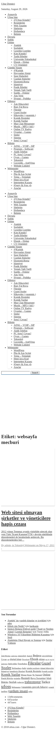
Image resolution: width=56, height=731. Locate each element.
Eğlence (11, 101)
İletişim (17, 34)
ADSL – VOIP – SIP (24, 146)
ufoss (6, 686)
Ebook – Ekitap (21, 62)
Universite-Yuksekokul (25, 59)
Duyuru (11, 36)
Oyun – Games (21, 157)
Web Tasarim (20, 25)
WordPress (19, 171)
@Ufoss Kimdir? (22, 20)
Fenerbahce (22, 664)
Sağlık (10, 39)
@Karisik (18, 70)
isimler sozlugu (33, 668)
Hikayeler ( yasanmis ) (25, 115)
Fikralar (17, 109)
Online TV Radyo (23, 129)
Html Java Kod (21, 179)
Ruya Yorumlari (38, 678)
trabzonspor (33, 682)
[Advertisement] (28, 402)
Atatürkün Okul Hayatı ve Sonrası (24, 640)
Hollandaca (19, 31)
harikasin (34, 626)
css (8, 659)
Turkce (45, 682)
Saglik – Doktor (21, 93)
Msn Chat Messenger (24, 123)
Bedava (37, 655)
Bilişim (10, 143)
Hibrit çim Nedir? (16, 626)
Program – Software (23, 149)
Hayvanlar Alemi (22, 73)
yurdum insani (18, 691)
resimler (17, 678)
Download (26, 659)
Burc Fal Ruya (21, 107)
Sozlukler (18, 48)
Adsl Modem (6, 656)
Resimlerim (19, 22)
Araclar (17, 188)
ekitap (42, 659)
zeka (30, 691)
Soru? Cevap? (21, 140)
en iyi (47, 659)
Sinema (17, 137)
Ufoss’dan (12, 17)
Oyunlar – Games (22, 132)
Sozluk (13, 682)
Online (46, 674)
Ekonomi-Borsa (21, 81)
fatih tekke (12, 664)
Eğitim (10, 42)
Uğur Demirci (8, 3)
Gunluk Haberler (22, 79)
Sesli (9, 637)
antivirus (14, 656)
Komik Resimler (22, 118)
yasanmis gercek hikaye (34, 687)
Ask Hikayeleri (21, 104)
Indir (24, 668)
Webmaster (12, 168)
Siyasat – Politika (22, 98)
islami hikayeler (47, 668)
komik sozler (47, 671)
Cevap (4, 659)
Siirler (17, 135)
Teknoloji (18, 160)
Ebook (34, 659)
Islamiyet (18, 84)
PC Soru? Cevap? (22, 154)
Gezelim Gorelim (22, 51)
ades (9, 623)
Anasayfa (12, 14)
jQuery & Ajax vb (22, 185)
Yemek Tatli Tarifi (22, 90)
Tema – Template (22, 177)
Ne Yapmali (37, 675)
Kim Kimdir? (20, 53)
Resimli (25, 678)
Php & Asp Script (22, 174)
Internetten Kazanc (23, 182)
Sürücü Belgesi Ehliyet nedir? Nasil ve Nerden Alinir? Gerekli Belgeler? (30, 630)
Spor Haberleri (21, 76)
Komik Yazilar (21, 121)
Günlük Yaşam (14, 67)
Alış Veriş (18, 95)
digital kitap (15, 659)
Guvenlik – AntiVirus (24, 163)
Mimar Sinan (26, 675)
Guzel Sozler (20, 112)
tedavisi (20, 682)
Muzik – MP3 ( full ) (24, 126)
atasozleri (22, 656)
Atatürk (17, 45)
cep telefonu (47, 656)
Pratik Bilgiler (20, 87)
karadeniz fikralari (17, 671)
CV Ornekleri (20, 65)
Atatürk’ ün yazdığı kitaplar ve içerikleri (27, 620)
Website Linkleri (22, 165)
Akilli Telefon (20, 151)
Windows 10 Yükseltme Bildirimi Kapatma (28, 634)
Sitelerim (18, 28)
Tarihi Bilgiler (20, 56)
